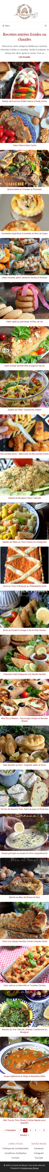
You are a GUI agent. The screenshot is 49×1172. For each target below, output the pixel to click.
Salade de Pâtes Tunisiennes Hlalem (24, 409)
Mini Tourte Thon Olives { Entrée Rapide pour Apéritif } (24, 1121)
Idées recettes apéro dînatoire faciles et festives (24, 277)
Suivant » (24, 1135)
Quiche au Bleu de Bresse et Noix (24, 897)
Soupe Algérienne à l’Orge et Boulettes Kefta (24, 1076)
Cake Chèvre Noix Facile (24, 145)
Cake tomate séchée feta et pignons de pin (24, 365)
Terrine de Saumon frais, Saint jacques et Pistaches (24, 809)
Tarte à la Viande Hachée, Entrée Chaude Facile (24, 941)
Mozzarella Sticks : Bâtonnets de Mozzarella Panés (24, 454)
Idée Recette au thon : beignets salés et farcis (24, 765)
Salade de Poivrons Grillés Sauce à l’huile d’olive (24, 101)
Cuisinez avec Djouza (30, 1168)
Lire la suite (24, 57)
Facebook (39, 1148)
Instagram (39, 1153)
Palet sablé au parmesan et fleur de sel (24, 321)
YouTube (39, 1158)
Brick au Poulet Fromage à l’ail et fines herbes (24, 630)
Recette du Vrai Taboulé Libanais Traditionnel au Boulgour (24, 1030)
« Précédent (10, 1130)
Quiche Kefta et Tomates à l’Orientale (24, 189)
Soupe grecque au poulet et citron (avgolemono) (25, 853)
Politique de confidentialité (15, 1148)
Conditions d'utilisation (16, 1153)
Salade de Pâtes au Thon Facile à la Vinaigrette (25, 542)
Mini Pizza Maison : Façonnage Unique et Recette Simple (24, 719)
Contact (15, 1158)
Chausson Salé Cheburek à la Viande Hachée (24, 674)
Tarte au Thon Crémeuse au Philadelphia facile (24, 586)
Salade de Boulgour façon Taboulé (24, 498)
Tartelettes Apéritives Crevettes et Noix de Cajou (24, 233)
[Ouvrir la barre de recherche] (45, 25)
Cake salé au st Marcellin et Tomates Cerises (24, 985)
